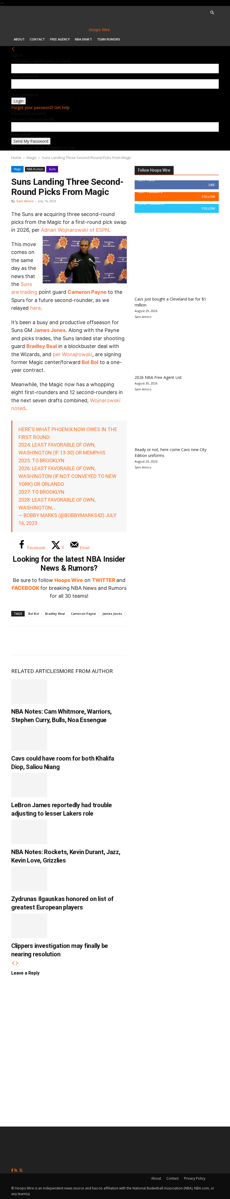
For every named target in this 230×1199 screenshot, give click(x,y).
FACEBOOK (25, 588)
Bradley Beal (41, 346)
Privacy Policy (194, 1178)
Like (212, 185)
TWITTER (103, 580)
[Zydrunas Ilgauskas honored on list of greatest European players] (29, 878)
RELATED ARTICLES (35, 671)
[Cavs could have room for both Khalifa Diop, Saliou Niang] (29, 738)
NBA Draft (83, 39)
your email (20, 134)
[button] (212, 12)
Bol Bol (90, 362)
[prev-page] (13, 963)
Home (16, 157)
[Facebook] (19, 640)
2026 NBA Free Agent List (158, 377)
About (19, 39)
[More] (112, 640)
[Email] (93, 640)
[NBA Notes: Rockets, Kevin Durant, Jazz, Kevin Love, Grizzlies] (29, 832)
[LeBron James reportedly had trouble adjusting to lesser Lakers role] (29, 785)
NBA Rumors (35, 169)
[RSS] (16, 1170)
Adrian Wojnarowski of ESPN (75, 230)
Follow (208, 196)
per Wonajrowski (72, 354)
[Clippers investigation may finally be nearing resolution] (29, 925)
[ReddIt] (75, 640)
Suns (52, 169)
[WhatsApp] (56, 640)
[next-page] (17, 963)
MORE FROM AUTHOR (86, 671)
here (35, 308)
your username (25, 76)
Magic (31, 157)
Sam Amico (25, 201)
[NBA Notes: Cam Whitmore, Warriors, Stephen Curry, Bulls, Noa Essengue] (29, 691)
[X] (38, 640)
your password (24, 94)
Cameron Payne (87, 292)
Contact (37, 39)
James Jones (50, 330)
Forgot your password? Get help (40, 107)
